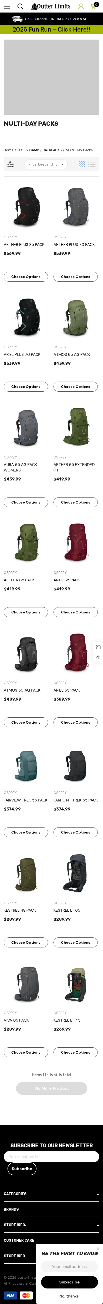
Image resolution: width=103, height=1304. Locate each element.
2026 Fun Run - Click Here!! (51, 29)
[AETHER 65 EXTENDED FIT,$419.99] (77, 427)
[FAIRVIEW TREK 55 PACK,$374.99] (27, 763)
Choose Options (25, 276)
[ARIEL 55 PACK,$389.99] (77, 653)
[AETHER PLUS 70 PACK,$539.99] (77, 207)
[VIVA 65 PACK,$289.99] (27, 983)
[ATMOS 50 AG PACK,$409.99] (27, 653)
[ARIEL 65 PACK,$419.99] (77, 543)
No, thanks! (70, 1296)
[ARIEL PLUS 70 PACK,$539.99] (27, 317)
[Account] (80, 6)
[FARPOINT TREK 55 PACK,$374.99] (77, 763)
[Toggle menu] (7, 6)
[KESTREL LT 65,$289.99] (77, 873)
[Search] (20, 6)
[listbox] (46, 164)
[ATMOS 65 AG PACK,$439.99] (77, 317)
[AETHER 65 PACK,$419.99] (27, 543)
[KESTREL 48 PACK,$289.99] (27, 873)
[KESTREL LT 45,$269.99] (77, 983)
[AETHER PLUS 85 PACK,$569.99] (27, 207)
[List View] (92, 164)
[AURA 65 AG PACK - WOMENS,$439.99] (27, 427)
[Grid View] (81, 164)
